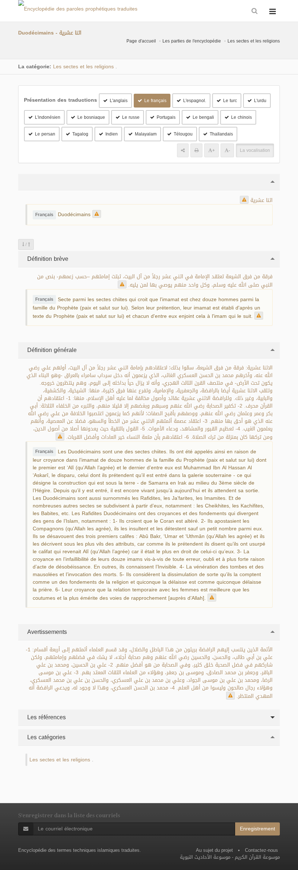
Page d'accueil (141, 41)
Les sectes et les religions (253, 41)
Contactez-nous (261, 850)
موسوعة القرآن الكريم (257, 857)
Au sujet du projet (214, 850)
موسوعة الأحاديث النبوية (205, 857)
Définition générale (51, 350)
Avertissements (46, 632)
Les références (45, 717)
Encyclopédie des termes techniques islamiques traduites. (79, 850)
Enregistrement (257, 829)
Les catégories (45, 737)
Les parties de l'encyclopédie (191, 41)
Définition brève (46, 258)
